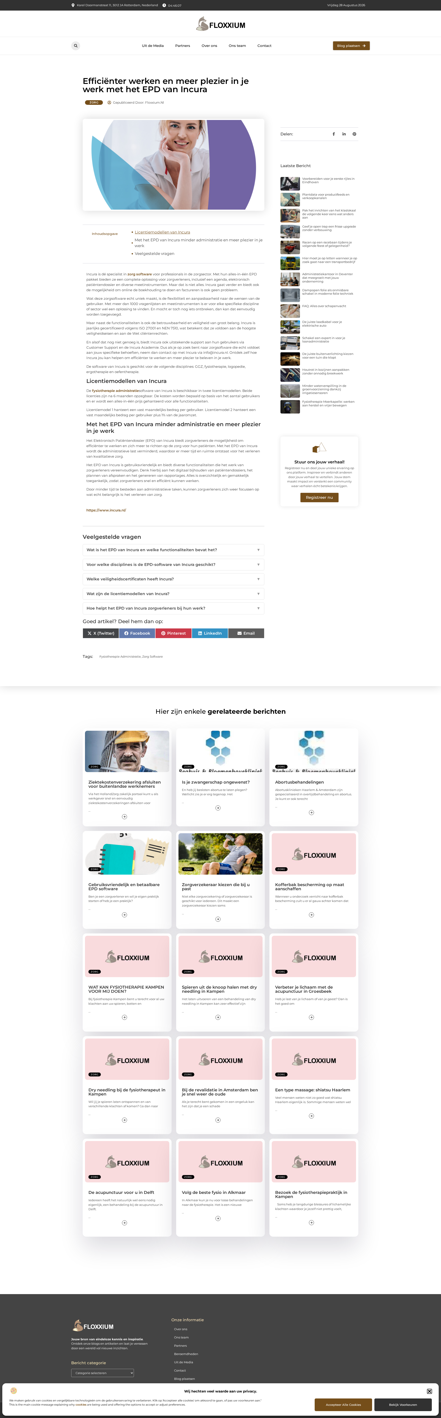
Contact (264, 45)
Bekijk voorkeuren (403, 1405)
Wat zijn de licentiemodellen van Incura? (173, 593)
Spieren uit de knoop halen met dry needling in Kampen (219, 989)
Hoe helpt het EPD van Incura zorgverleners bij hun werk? (173, 608)
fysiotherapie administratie (115, 390)
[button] (429, 1391)
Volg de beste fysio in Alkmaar (214, 1192)
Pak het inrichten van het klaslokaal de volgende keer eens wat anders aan (329, 213)
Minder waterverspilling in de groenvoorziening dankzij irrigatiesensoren (324, 389)
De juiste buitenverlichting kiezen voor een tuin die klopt (327, 355)
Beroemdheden (186, 1354)
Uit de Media (153, 45)
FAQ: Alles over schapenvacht (324, 306)
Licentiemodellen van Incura (162, 232)
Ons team (237, 45)
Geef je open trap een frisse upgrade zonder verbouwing (329, 228)
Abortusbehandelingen (299, 782)
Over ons (209, 45)
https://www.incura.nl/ (106, 510)
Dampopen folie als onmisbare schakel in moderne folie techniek (327, 292)
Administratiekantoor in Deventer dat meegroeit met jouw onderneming (327, 277)
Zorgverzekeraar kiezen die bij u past (216, 886)
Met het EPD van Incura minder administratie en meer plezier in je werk (199, 243)
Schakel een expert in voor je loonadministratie (323, 339)
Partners (182, 45)
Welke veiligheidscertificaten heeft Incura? (173, 579)
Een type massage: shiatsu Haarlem (312, 1090)
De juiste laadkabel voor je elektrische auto (322, 323)
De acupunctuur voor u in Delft (121, 1192)
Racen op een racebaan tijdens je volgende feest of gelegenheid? (327, 244)
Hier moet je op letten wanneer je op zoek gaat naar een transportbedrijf (329, 260)
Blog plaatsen (184, 1379)
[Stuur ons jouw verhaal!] (319, 447)
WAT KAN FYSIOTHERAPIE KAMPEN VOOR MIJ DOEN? (126, 989)
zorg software (139, 274)
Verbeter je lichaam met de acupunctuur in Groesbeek (304, 989)
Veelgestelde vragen (154, 253)
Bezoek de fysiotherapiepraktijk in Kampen (311, 1194)
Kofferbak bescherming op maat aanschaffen (309, 886)
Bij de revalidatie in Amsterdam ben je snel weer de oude (220, 1092)
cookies (81, 1404)
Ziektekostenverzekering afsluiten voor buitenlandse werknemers (124, 784)
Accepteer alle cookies (343, 1405)
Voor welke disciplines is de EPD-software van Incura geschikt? (173, 564)
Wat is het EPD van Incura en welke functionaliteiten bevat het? (173, 550)
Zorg (94, 102)
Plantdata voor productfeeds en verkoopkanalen (326, 196)
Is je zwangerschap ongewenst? (216, 782)
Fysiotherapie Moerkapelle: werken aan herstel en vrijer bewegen (328, 403)
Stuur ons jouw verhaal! (319, 462)
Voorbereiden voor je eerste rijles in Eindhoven (328, 180)
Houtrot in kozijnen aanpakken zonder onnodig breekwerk (325, 371)
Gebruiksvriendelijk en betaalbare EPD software (124, 886)
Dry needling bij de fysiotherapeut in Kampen (126, 1092)
